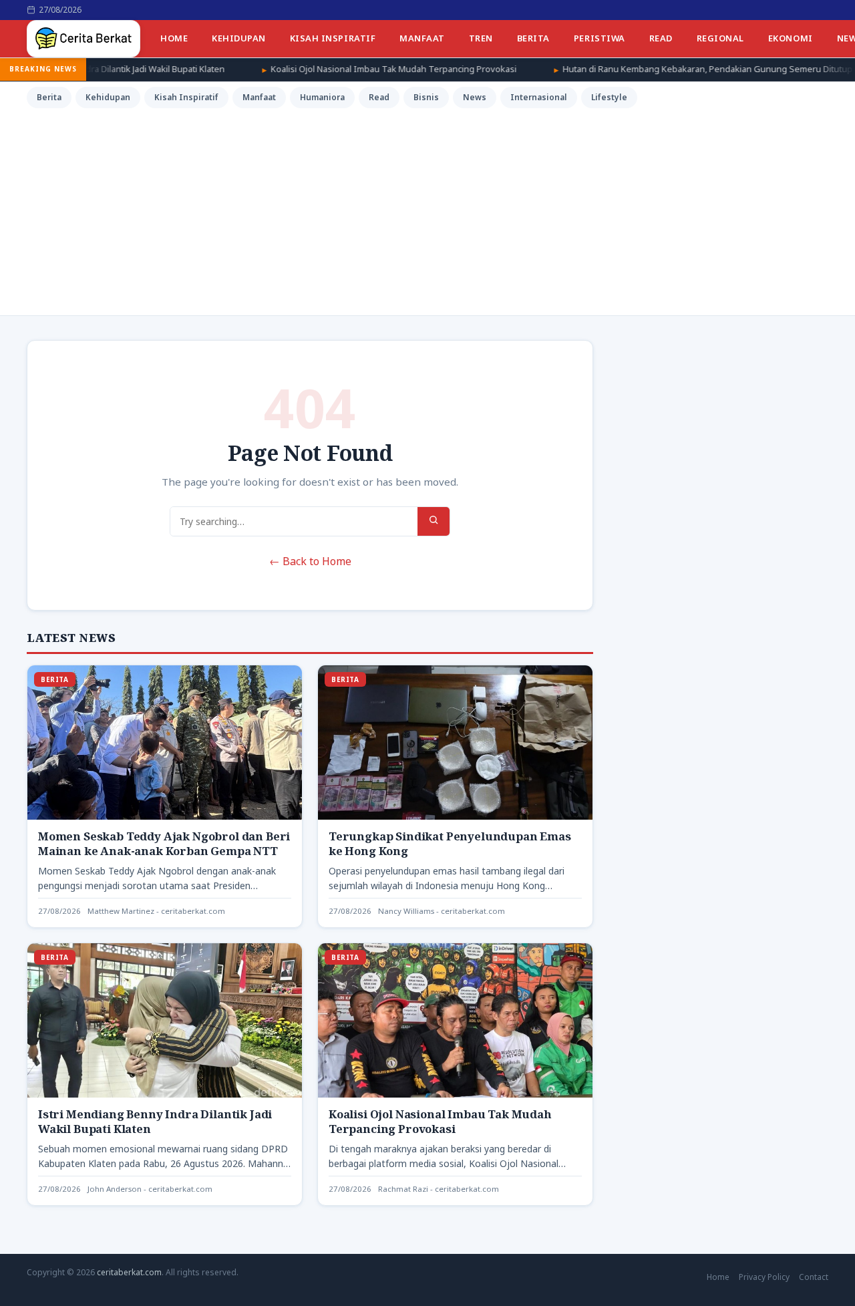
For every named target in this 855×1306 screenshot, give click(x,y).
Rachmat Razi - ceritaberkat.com (438, 1189)
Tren (481, 38)
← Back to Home (310, 561)
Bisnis (426, 97)
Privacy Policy (764, 1277)
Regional (720, 38)
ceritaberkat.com (129, 1272)
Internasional (538, 97)
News (474, 97)
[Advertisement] (427, 209)
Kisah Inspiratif (332, 38)
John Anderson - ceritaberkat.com (150, 1189)
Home (174, 38)
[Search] (433, 521)
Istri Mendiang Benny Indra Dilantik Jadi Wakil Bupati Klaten (155, 1121)
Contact (813, 1277)
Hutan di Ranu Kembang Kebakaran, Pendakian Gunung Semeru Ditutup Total (647, 69)
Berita (533, 38)
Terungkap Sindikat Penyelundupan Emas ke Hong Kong (450, 843)
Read (661, 38)
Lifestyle (609, 97)
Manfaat (422, 38)
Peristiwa (599, 38)
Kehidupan (239, 38)
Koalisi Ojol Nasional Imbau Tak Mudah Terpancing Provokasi (322, 69)
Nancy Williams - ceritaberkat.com (441, 911)
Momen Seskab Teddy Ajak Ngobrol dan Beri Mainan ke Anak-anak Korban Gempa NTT (164, 843)
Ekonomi (790, 38)
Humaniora (322, 97)
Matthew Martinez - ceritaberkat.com (156, 911)
